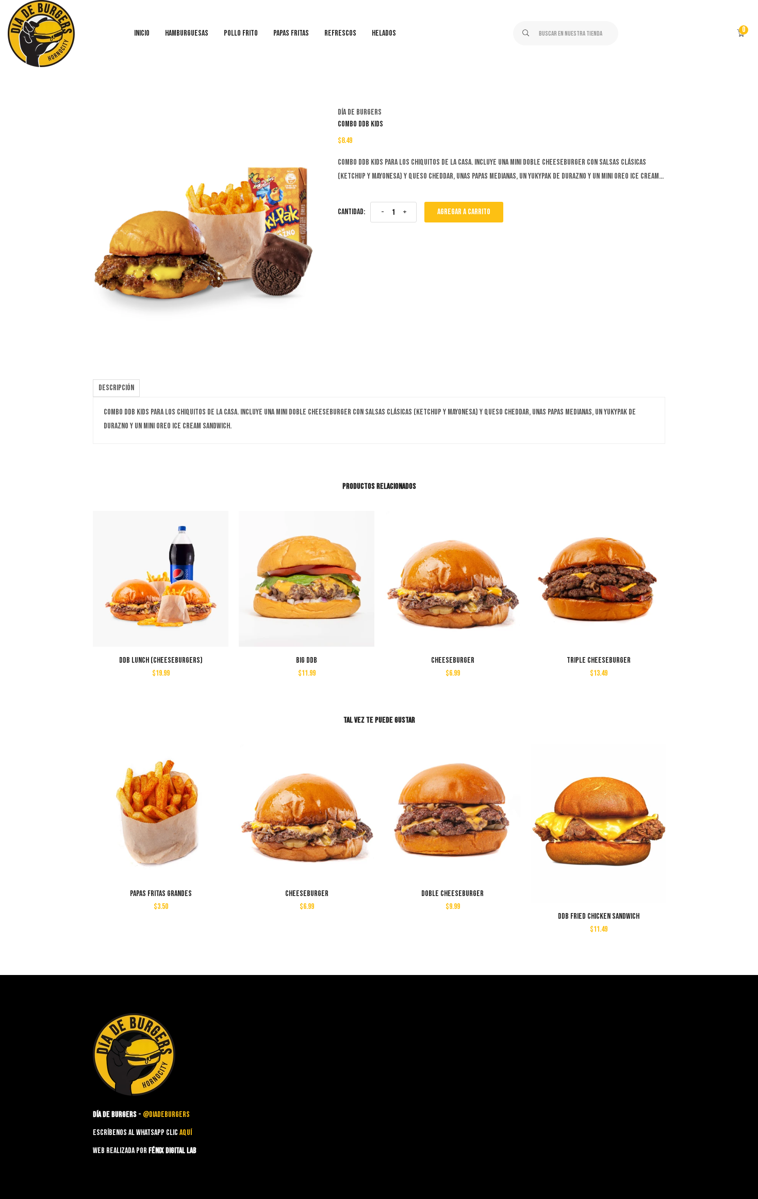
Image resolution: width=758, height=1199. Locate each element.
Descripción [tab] (116, 388)
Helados (384, 33)
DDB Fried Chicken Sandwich (598, 916)
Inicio (142, 33)
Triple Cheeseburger (599, 660)
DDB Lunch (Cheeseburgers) (161, 660)
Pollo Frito (241, 33)
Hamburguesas (186, 33)
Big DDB (306, 660)
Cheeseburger (452, 660)
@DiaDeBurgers (166, 1115)
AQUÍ (185, 1133)
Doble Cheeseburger (452, 894)
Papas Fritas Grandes (161, 894)
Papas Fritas (291, 33)
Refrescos (340, 33)
